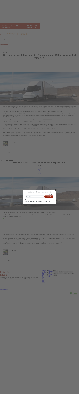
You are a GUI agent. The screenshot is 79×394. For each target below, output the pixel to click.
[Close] (55, 190)
